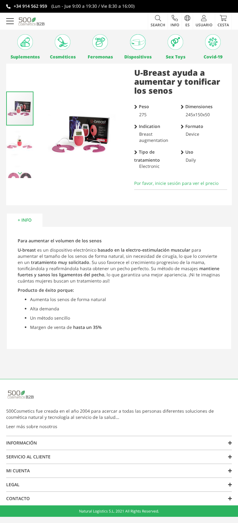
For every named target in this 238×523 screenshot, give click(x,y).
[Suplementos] (25, 42)
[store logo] (31, 21)
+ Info (25, 220)
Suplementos (25, 56)
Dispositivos (138, 56)
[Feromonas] (100, 42)
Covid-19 (213, 56)
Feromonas (100, 56)
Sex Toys (175, 56)
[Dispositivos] (137, 42)
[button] (175, 21)
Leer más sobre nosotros (31, 426)
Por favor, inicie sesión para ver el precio (176, 183)
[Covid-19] (213, 42)
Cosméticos (63, 56)
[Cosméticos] (62, 42)
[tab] (24, 220)
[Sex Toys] (175, 42)
